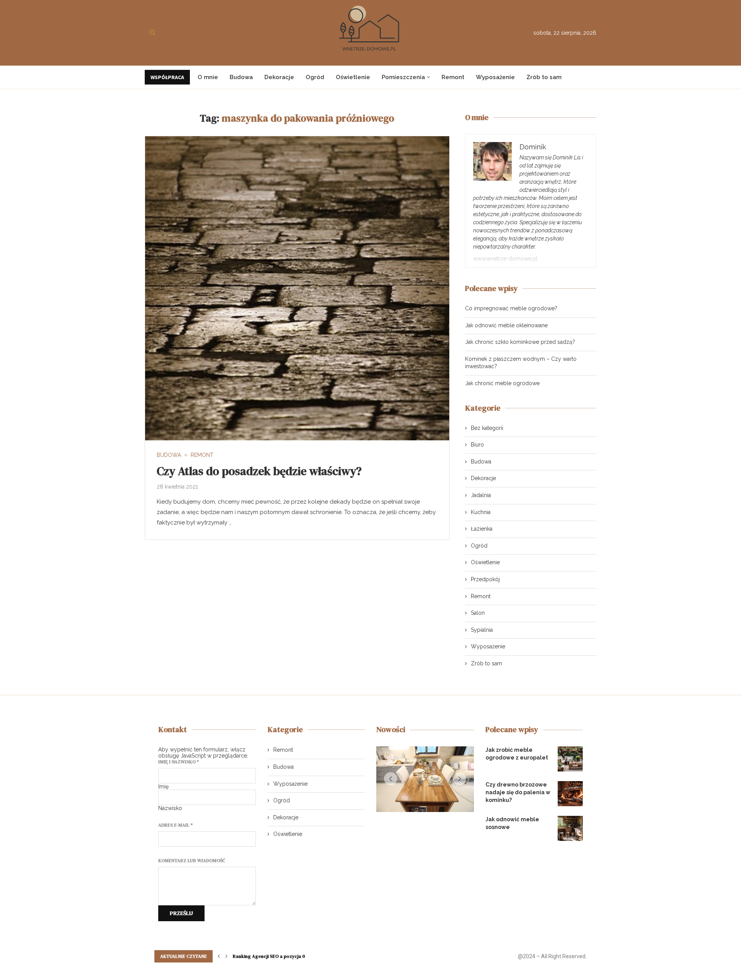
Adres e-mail (175, 825)
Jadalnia (481, 495)
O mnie (208, 77)
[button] (390, 780)
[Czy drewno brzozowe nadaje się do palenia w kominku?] (570, 793)
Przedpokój (485, 579)
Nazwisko (170, 808)
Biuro (477, 444)
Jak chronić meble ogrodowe (502, 383)
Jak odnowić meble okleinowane (506, 325)
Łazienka (481, 529)
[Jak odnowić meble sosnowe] (570, 828)
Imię (163, 786)
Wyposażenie (495, 77)
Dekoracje (279, 77)
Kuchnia (481, 512)
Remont (453, 77)
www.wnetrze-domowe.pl (505, 258)
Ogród (315, 77)
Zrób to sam (544, 77)
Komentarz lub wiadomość (191, 861)
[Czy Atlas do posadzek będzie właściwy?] (297, 288)
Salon (478, 613)
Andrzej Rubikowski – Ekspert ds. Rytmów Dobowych (291, 960)
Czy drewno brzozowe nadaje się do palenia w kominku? (518, 792)
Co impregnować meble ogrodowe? (511, 308)
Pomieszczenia (403, 77)
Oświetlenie (353, 77)
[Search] (152, 33)
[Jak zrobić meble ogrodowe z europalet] (570, 758)
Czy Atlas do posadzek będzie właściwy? (259, 471)
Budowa (241, 77)
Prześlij (181, 913)
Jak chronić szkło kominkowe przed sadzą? (520, 342)
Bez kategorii (487, 428)
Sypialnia (482, 630)
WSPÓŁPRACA (167, 77)
